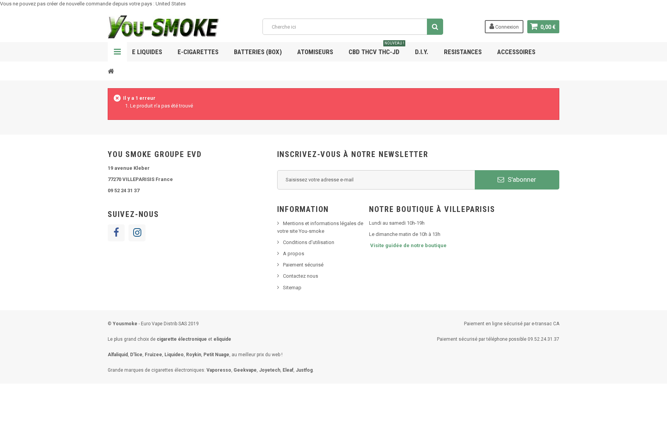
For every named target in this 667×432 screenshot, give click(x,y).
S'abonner (521, 179)
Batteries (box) (258, 52)
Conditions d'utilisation (308, 242)
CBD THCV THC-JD (376, 49)
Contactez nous (300, 276)
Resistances (463, 52)
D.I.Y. (421, 52)
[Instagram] (137, 232)
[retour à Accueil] (111, 71)
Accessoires (516, 52)
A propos (293, 253)
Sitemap (292, 287)
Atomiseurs (315, 52)
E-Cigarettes (198, 52)
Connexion (506, 27)
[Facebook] (116, 232)
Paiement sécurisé (303, 265)
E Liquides (147, 52)
